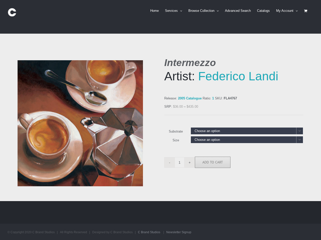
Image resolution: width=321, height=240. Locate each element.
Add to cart (212, 162)
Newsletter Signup (178, 232)
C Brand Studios (149, 232)
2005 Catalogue (190, 98)
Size (176, 140)
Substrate (176, 131)
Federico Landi (238, 76)
